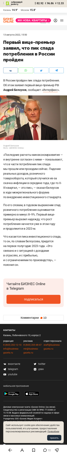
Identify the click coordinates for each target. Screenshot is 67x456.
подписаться (33, 299)
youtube (12, 374)
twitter (41, 363)
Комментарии (34, 317)
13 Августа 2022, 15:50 (15, 34)
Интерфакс (50, 90)
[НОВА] (32, 20)
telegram (12, 369)
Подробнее (53, 431)
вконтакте (13, 363)
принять (54, 438)
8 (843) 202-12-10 (12, 345)
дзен (41, 369)
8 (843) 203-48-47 (32, 345)
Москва (25, 10)
